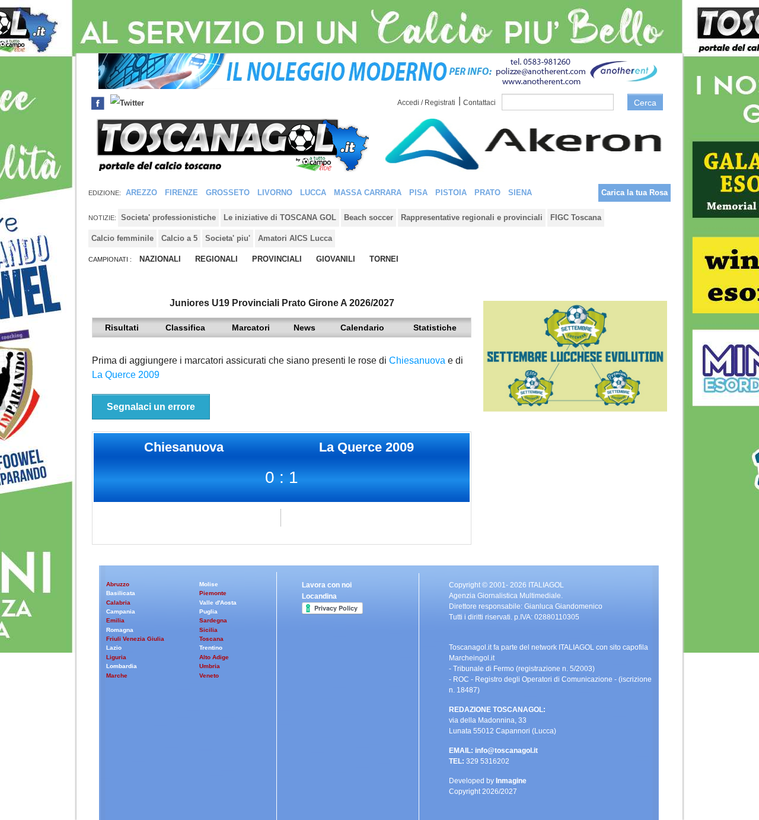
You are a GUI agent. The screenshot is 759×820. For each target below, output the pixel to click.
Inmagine (511, 781)
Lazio (114, 647)
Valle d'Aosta (218, 602)
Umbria (209, 666)
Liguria (116, 657)
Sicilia (208, 630)
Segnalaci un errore (151, 407)
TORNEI (383, 259)
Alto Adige (214, 657)
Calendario (362, 327)
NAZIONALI (160, 259)
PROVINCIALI (277, 259)
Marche (116, 675)
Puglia (208, 611)
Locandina (319, 596)
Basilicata (120, 593)
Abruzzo (117, 584)
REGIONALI (216, 259)
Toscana (211, 638)
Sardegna (213, 620)
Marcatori (251, 327)
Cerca (645, 102)
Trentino (210, 647)
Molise (208, 584)
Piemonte (213, 593)
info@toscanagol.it (506, 750)
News (304, 327)
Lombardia (121, 666)
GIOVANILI (335, 259)
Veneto (209, 675)
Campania (120, 611)
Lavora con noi (327, 585)
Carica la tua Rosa (634, 192)
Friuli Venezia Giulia (135, 638)
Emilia (115, 620)
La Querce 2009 (126, 375)
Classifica (185, 327)
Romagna (119, 630)
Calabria (118, 602)
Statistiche (435, 327)
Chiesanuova (417, 360)
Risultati (122, 327)
